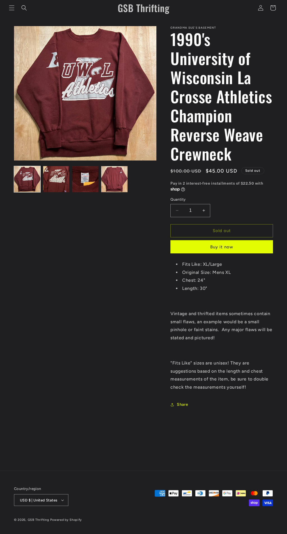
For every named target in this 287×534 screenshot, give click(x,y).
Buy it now (221, 246)
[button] (12, 8)
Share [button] (182, 404)
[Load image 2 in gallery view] (56, 179)
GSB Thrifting (39, 520)
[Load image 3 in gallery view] (85, 179)
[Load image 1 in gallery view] (27, 179)
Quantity (178, 199)
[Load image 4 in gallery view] (114, 179)
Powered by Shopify (66, 520)
